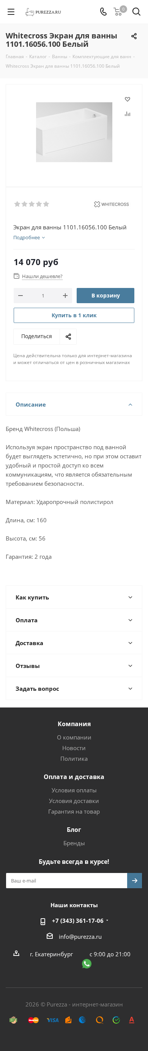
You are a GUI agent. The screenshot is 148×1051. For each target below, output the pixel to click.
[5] (46, 204)
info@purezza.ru (80, 936)
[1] (17, 204)
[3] (32, 204)
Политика (74, 758)
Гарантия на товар (74, 811)
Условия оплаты (74, 790)
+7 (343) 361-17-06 (78, 920)
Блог (74, 829)
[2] (24, 204)
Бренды (74, 843)
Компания (74, 724)
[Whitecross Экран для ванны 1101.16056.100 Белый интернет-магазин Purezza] (74, 132)
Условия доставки (74, 801)
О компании (74, 737)
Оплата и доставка (74, 777)
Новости (74, 748)
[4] (39, 204)
